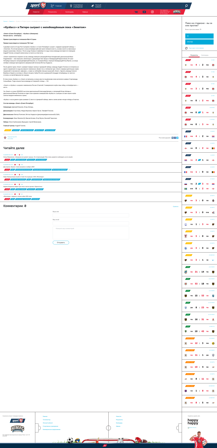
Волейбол (8, 130)
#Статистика (35, 199)
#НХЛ (12, 159)
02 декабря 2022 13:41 (8, 194)
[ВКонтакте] (173, 138)
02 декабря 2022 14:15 (8, 184)
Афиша (118, 426)
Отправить (61, 242)
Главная (45, 416)
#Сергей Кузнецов (36, 179)
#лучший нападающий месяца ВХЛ (42, 169)
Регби (188, 267)
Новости (118, 416)
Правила (175, 206)
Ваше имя (56, 211)
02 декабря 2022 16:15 (8, 164)
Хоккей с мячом (190, 338)
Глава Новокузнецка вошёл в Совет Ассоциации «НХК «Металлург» (23, 177)
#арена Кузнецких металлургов (51, 179)
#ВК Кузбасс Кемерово (27, 130)
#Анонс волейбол (50, 130)
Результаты (119, 419)
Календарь (119, 423)
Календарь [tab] (204, 55)
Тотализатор (46, 419)
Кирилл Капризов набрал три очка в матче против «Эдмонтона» (22, 186)
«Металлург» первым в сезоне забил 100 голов (17, 196)
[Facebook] (175, 138)
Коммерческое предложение (51, 429)
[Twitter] (177, 138)
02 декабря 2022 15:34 (8, 174)
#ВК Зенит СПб (39, 130)
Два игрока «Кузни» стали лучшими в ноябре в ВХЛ (18, 167)
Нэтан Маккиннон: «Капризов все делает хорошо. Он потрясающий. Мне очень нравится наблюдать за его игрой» (38, 157)
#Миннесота (31, 159)
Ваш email (56, 219)
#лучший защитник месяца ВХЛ (23, 169)
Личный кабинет (48, 423)
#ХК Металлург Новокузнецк (59, 169)
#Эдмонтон (39, 189)
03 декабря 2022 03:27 (8, 154)
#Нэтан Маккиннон (41, 159)
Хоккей (7, 159)
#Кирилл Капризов (20, 159)
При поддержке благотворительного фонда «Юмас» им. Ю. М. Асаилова (165, 12)
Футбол (188, 131)
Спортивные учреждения (50, 426)
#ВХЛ (12, 169)
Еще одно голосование (196, 48)
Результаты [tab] (194, 55)
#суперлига (16, 130)
